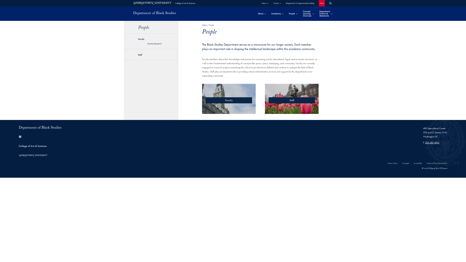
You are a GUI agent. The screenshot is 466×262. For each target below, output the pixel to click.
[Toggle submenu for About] (265, 13)
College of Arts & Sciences (185, 3)
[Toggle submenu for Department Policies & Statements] (331, 13)
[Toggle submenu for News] (268, 3)
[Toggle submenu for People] (297, 13)
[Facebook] (20, 136)
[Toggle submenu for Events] (280, 3)
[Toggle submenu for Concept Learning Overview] (313, 13)
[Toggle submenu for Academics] (282, 13)
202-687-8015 (432, 142)
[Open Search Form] (330, 3)
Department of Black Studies (154, 13)
